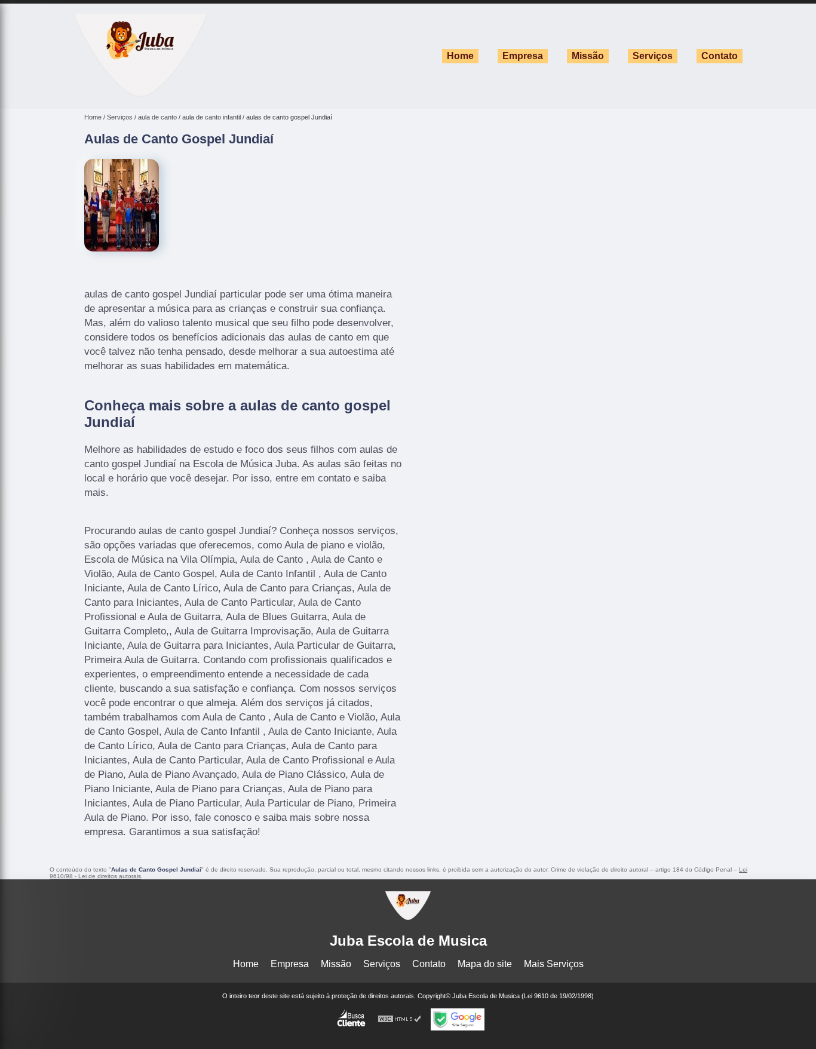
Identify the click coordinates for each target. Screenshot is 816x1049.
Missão (588, 56)
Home (460, 56)
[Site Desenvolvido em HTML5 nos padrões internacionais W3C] (400, 1019)
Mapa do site (485, 964)
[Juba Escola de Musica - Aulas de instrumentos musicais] (140, 93)
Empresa (522, 56)
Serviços (653, 56)
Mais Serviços (554, 964)
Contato (719, 56)
